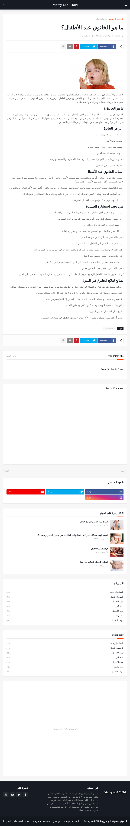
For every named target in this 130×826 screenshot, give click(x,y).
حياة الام (65, 606)
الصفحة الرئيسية (116, 19)
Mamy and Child (92, 821)
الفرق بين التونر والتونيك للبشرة (93, 521)
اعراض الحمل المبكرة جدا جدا (94, 562)
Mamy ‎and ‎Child (65, 4)
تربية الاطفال (65, 601)
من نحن (56, 821)
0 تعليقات (86, 35)
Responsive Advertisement (65, 728)
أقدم (7, 470)
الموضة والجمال (65, 596)
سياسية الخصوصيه (41, 821)
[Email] (70, 46)
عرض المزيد (11, 355)
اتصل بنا (7, 821)
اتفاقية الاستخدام (21, 821)
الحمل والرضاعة (65, 592)
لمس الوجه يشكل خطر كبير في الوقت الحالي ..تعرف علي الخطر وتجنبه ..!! (72, 535)
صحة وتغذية (65, 615)
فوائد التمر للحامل (99, 548)
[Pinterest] (76, 46)
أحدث (122, 470)
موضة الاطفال (65, 620)
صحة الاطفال (101, 19)
